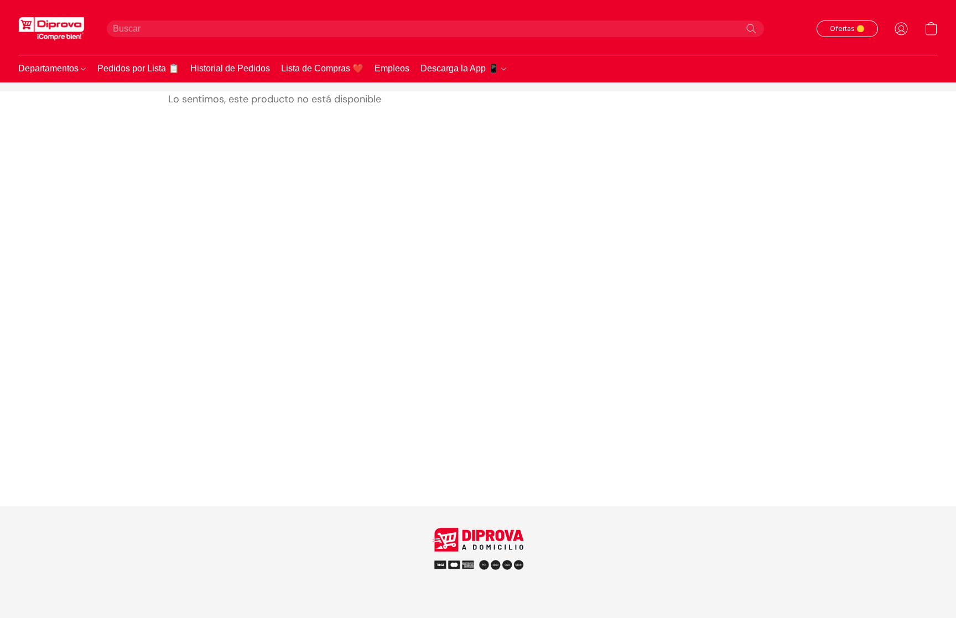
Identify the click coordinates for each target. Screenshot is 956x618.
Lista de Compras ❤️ (322, 68)
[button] (51, 28)
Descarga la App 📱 (460, 68)
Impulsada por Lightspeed (478, 584)
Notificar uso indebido (478, 564)
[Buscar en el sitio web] (751, 29)
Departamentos (49, 68)
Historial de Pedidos (230, 68)
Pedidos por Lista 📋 (138, 68)
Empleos (392, 68)
